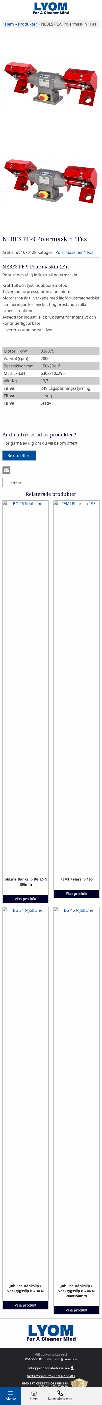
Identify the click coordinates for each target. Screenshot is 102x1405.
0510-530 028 (34, 1359)
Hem (9, 24)
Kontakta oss (60, 1399)
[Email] (6, 470)
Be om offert (19, 455)
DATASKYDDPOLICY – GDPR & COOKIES (51, 1376)
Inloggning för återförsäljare (49, 1368)
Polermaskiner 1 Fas (74, 252)
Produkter (27, 24)
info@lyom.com (65, 1359)
